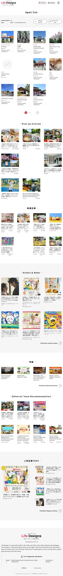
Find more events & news (49, 343)
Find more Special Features (48, 385)
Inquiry (8, 560)
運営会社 (24, 568)
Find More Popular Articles (48, 511)
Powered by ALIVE (30, 541)
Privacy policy (37, 568)
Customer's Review (49, 560)
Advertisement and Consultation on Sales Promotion (25, 560)
